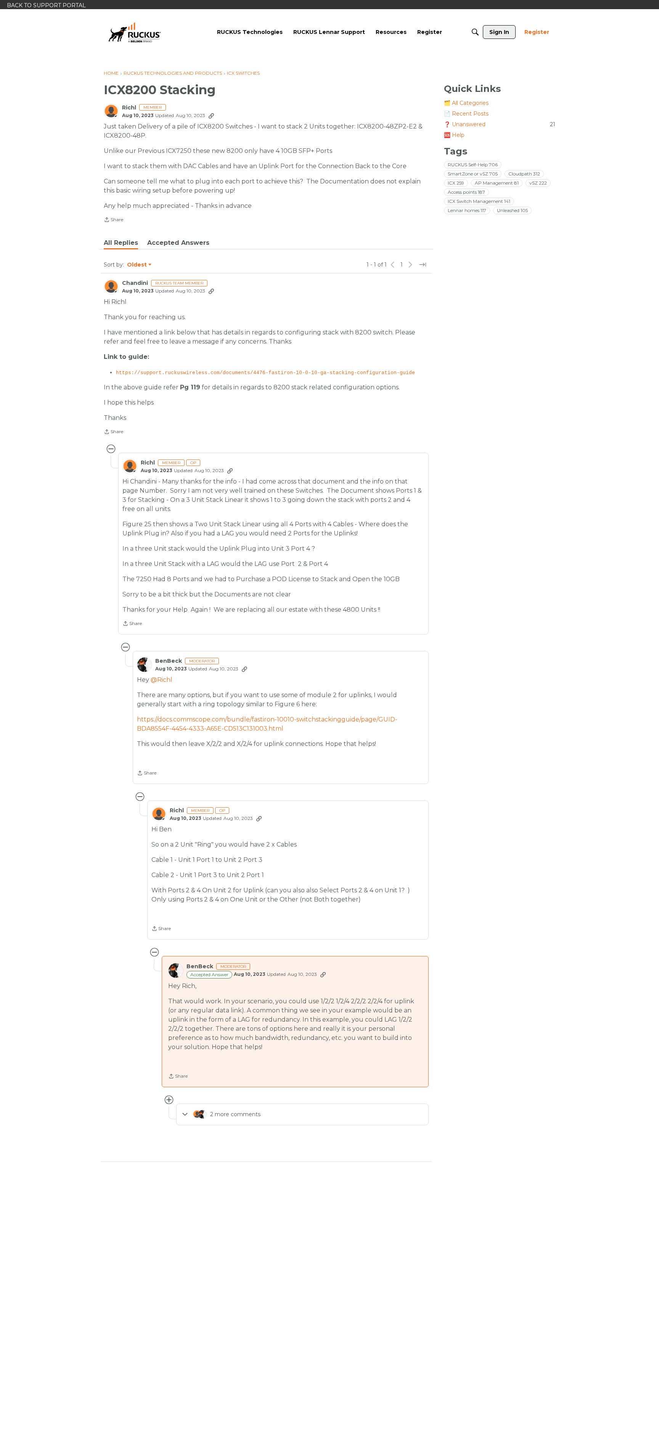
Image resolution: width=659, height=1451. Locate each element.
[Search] (475, 32)
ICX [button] (456, 183)
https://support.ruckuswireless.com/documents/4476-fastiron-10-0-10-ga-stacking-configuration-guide (265, 373)
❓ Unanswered (499, 124)
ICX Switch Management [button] (479, 201)
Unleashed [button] (512, 210)
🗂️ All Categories (466, 103)
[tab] (121, 242)
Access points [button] (466, 192)
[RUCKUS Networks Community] (135, 32)
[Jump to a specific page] (422, 265)
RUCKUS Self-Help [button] (473, 164)
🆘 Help (454, 135)
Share (113, 220)
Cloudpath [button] (524, 174)
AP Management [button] (497, 183)
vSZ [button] (538, 183)
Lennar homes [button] (467, 210)
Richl (129, 107)
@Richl (161, 679)
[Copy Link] (211, 115)
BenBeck (168, 661)
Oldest (137, 265)
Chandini (135, 283)
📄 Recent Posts (466, 113)
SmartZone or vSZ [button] (473, 174)
